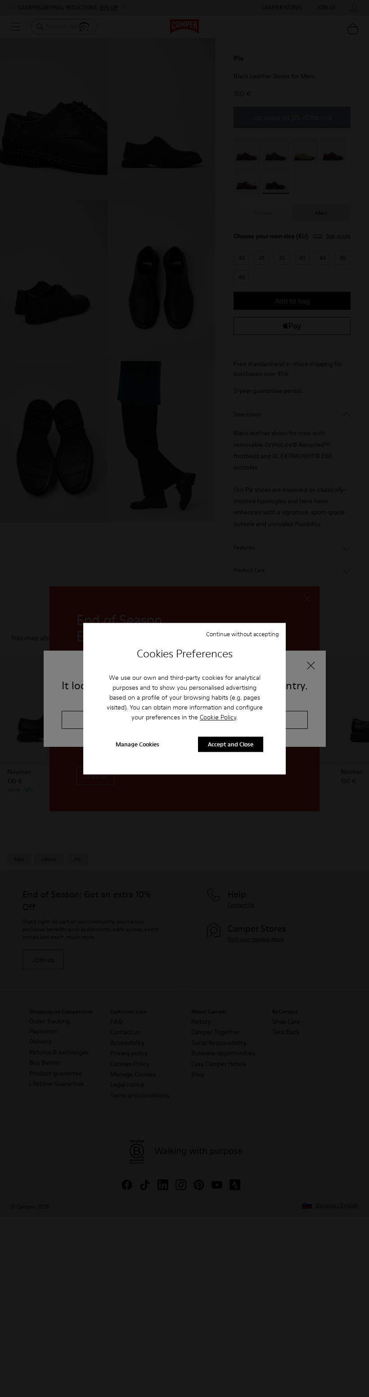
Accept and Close (230, 744)
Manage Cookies (137, 744)
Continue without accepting (242, 634)
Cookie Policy (218, 717)
